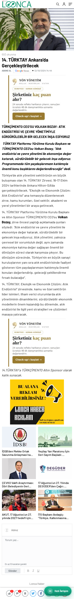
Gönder (12, 570)
